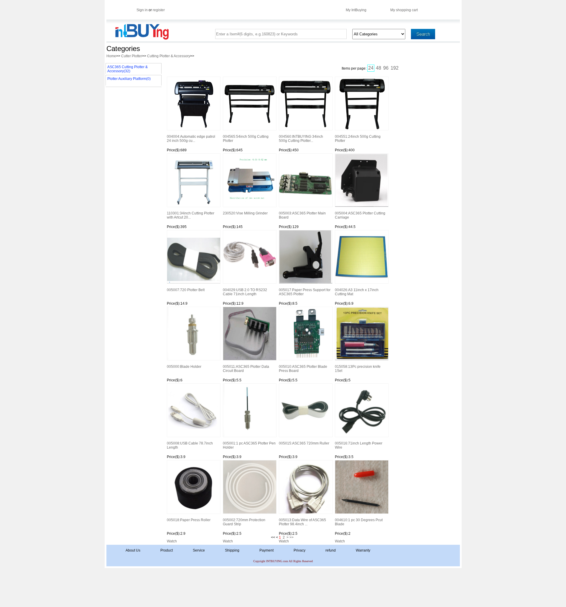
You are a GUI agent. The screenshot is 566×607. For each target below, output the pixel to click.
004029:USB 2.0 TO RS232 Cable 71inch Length (245, 292)
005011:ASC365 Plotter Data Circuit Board (246, 369)
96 (386, 67)
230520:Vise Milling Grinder (245, 213)
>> (291, 537)
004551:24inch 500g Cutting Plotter (358, 138)
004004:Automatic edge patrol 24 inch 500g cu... (191, 138)
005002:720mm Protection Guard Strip (244, 522)
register (159, 10)
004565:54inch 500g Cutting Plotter (246, 138)
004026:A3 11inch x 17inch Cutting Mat (357, 292)
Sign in (142, 10)
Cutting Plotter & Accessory (168, 56)
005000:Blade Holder (184, 367)
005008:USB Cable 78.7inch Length (190, 445)
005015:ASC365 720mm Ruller (304, 443)
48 (378, 67)
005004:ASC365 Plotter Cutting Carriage (360, 215)
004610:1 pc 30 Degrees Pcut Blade (359, 522)
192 (395, 67)
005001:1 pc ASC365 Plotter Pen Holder (249, 445)
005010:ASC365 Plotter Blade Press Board (303, 369)
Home (111, 56)
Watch (172, 541)
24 (371, 67)
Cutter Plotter (131, 56)
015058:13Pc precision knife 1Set (358, 369)
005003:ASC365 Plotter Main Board (302, 215)
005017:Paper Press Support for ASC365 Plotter (304, 292)
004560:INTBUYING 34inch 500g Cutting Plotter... (301, 138)
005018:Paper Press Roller (188, 520)
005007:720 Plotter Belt (186, 290)
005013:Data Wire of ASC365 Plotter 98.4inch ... (302, 522)
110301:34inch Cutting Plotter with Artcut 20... (190, 215)
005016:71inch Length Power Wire (358, 445)
